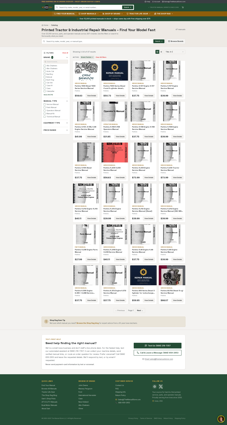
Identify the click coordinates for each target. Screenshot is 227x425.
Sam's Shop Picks (49, 399)
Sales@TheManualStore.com (174, 1)
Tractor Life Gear (138, 14)
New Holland (83, 402)
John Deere (83, 385)
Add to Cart (88, 70)
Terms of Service (146, 418)
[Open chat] (221, 419)
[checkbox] (45, 66)
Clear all (65, 53)
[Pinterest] (154, 386)
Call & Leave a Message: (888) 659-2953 (159, 353)
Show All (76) (48, 95)
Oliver (81, 408)
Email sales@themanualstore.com (159, 359)
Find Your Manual (66, 14)
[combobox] (94, 7)
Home (46, 25)
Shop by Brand (112, 14)
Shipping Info (120, 392)
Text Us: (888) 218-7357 (159, 345)
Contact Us (119, 385)
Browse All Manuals (49, 389)
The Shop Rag (164, 14)
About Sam (46, 408)
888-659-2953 (124, 403)
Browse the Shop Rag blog (88, 323)
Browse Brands (177, 41)
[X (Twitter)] (160, 386)
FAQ (117, 389)
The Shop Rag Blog (49, 395)
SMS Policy (158, 418)
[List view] (161, 52)
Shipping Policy (180, 418)
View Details (91, 96)
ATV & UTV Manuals (49, 402)
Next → (140, 310)
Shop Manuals (88, 14)
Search (126, 7)
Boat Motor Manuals (49, 405)
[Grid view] (157, 52)
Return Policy (120, 395)
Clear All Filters (101, 57)
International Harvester (87, 395)
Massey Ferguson (85, 389)
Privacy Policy (133, 418)
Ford (80, 392)
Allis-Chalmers (84, 405)
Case (81, 399)
